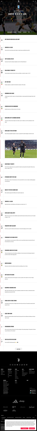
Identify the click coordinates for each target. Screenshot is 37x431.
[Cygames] (23, 407)
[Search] (33, 1)
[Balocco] (5, 410)
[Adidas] (15, 401)
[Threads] (15, 364)
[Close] (35, 420)
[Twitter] (19, 364)
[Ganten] (14, 410)
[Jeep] (21, 401)
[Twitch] (26, 364)
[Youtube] (17, 364)
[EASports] (14, 407)
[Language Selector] (35, 415)
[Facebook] (10, 364)
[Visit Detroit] (31, 407)
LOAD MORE (18, 349)
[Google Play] (33, 393)
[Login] (35, 1)
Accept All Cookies (32, 428)
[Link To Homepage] (18, 1)
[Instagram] (12, 364)
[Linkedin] (24, 364)
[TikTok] (22, 364)
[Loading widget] (18, 20)
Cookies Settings (24, 428)
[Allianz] (5, 407)
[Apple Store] (33, 391)
